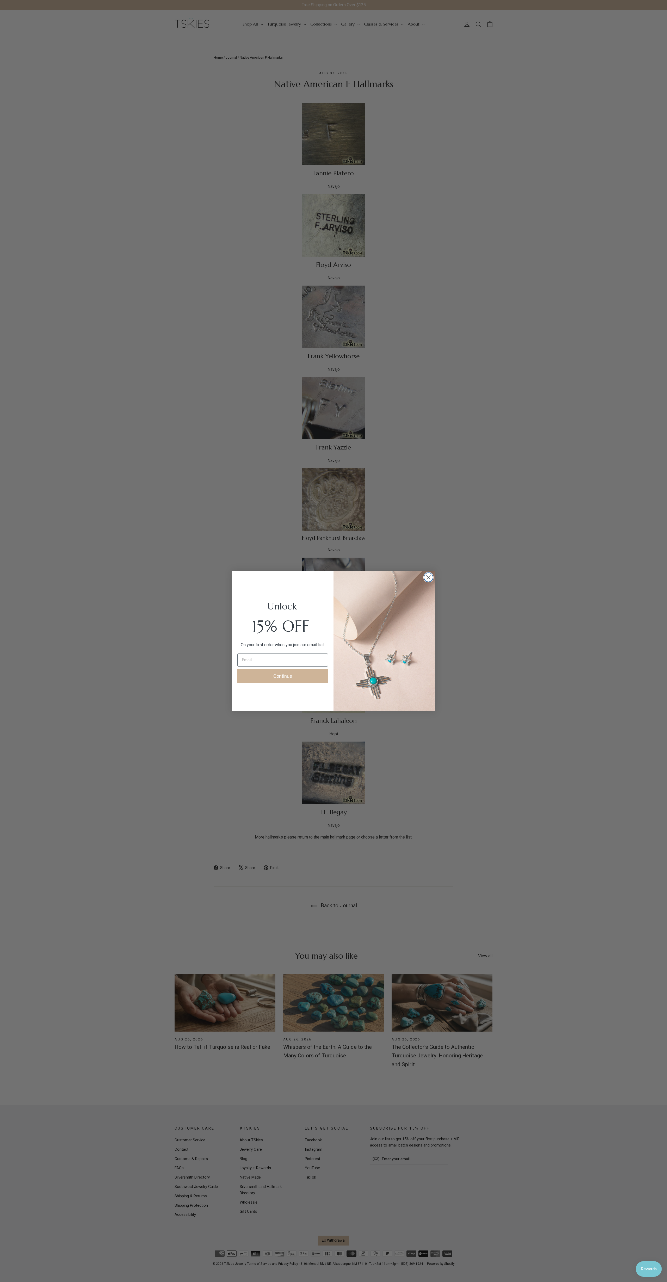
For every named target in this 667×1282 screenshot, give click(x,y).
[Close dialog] (428, 577)
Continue (282, 676)
